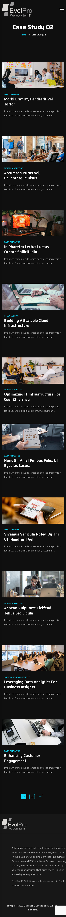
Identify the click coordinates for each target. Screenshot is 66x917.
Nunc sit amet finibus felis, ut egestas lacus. (31, 463)
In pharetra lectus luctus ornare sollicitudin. (26, 249)
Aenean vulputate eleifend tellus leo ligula (27, 610)
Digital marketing (13, 168)
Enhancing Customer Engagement (22, 758)
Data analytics (12, 242)
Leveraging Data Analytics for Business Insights (30, 684)
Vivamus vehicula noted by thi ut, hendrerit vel (31, 536)
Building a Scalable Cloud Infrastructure (26, 323)
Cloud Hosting (11, 94)
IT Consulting (11, 315)
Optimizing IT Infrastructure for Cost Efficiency (32, 396)
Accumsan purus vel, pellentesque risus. (22, 175)
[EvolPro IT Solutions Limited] (17, 9)
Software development (17, 677)
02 (32, 796)
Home (23, 34)
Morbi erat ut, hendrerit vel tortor (28, 101)
